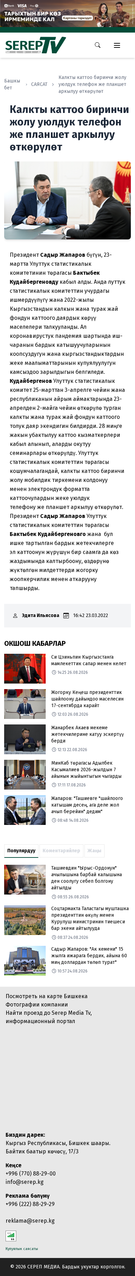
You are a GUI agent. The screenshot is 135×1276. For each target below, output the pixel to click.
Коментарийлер (61, 851)
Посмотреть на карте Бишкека (47, 996)
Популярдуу (21, 851)
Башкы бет (12, 84)
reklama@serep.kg (30, 1220)
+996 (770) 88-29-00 (31, 1173)
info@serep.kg (25, 1182)
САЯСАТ (39, 84)
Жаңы (94, 851)
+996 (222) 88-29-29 (30, 1204)
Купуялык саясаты (22, 1249)
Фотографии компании (37, 1004)
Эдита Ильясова (40, 615)
